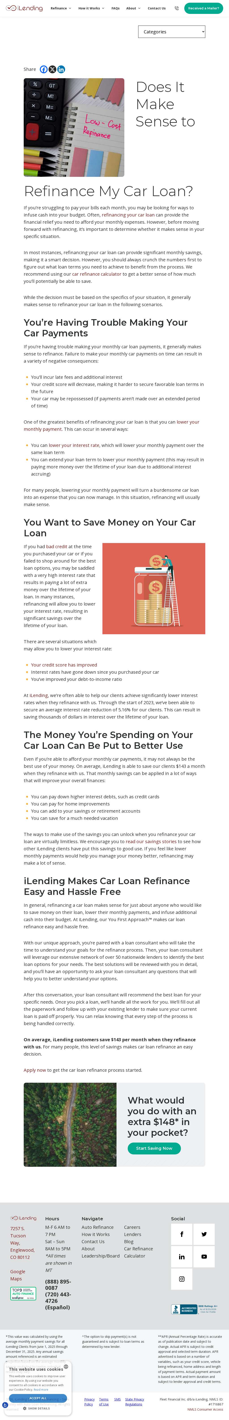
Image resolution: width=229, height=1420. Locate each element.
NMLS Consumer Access (205, 1409)
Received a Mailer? (203, 8)
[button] (38, 1408)
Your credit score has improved (64, 665)
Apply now (35, 1070)
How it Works (89, 8)
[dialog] (38, 1388)
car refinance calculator (96, 274)
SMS (117, 1399)
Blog (129, 1241)
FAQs (116, 8)
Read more (41, 1390)
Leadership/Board (101, 1256)
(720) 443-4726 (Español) (58, 1300)
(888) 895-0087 (58, 1284)
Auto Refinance (98, 1227)
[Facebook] (44, 69)
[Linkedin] (61, 69)
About (131, 8)
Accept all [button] (38, 1398)
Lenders (132, 1234)
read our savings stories (151, 841)
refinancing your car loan (128, 215)
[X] (52, 69)
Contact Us (157, 8)
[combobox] (66, 1366)
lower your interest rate (74, 445)
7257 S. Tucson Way (18, 1235)
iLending (39, 695)
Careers (132, 1227)
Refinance (59, 8)
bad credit (56, 546)
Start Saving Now (154, 1148)
